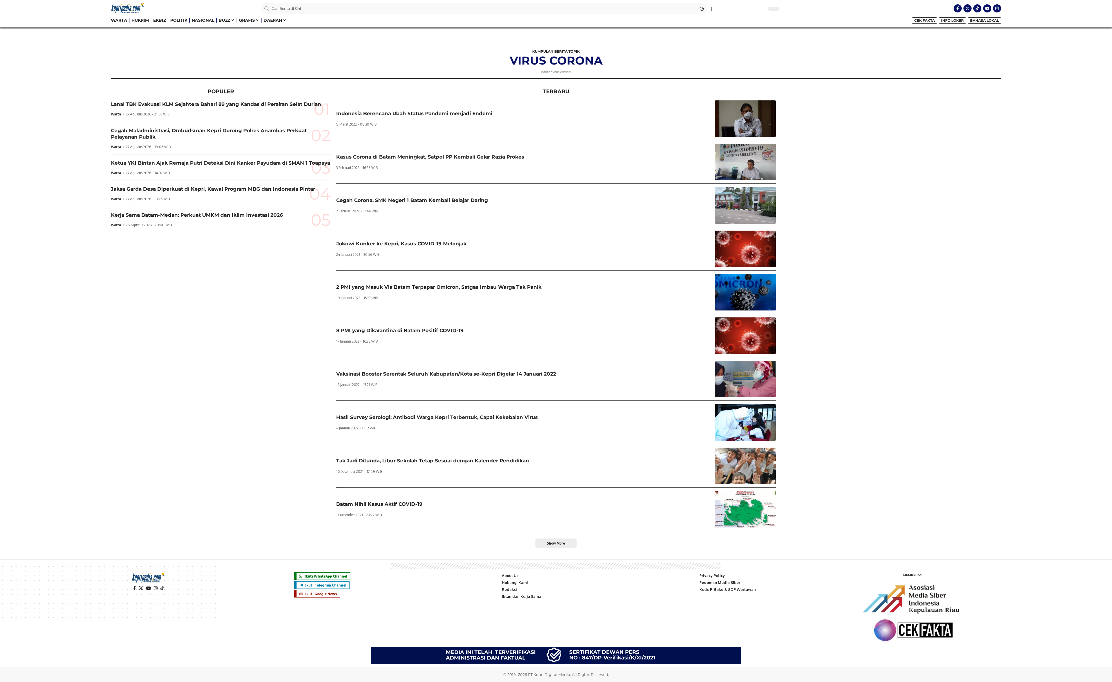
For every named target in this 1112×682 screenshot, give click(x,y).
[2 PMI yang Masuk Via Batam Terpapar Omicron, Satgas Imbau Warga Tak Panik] (745, 292)
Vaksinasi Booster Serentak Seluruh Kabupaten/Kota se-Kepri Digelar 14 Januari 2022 (446, 374)
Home (545, 72)
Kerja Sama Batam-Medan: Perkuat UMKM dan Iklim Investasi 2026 (197, 215)
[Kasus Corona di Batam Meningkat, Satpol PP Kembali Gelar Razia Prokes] (745, 162)
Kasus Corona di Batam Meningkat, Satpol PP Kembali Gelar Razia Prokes (430, 157)
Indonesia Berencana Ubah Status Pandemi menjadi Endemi (414, 113)
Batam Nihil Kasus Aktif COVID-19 (379, 504)
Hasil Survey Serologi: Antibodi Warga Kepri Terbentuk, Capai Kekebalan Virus (437, 417)
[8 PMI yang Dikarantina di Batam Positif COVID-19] (745, 335)
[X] (141, 588)
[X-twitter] (967, 8)
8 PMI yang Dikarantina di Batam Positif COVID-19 (400, 330)
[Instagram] (997, 8)
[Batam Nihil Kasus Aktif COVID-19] (745, 509)
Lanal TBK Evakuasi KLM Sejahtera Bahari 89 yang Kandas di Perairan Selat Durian (216, 104)
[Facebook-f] (958, 8)
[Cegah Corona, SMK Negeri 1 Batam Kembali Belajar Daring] (745, 205)
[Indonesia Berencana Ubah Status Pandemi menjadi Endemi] (745, 118)
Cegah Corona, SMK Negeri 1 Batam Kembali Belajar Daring (412, 200)
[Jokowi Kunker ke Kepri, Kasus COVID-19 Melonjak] (745, 249)
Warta (116, 114)
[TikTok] (162, 588)
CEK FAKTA (924, 20)
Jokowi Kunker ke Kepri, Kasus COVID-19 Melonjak (401, 244)
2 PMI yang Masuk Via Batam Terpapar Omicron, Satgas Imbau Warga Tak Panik (439, 287)
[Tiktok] (977, 8)
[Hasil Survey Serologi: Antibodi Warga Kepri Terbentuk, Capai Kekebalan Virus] (745, 422)
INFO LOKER (952, 20)
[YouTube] (148, 588)
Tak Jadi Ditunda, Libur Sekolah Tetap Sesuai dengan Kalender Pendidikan (432, 461)
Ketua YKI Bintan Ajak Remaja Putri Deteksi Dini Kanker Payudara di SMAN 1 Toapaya (220, 163)
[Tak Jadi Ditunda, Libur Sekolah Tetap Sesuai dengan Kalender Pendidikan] (745, 466)
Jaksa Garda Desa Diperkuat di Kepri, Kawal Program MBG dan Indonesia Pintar (213, 189)
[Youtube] (987, 8)
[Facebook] (134, 588)
